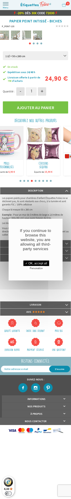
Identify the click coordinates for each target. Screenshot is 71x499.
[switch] (8, 493)
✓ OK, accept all (36, 263)
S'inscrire (59, 369)
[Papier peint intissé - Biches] (4, 35)
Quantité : (9, 92)
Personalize (36, 268)
